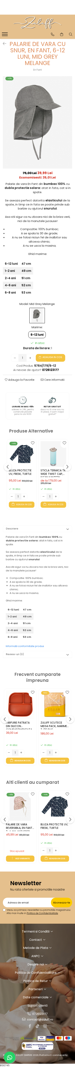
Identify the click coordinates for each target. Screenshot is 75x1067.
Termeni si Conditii (36, 931)
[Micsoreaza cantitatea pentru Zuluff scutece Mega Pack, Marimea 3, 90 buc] (44, 753)
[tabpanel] (37, 122)
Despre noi (36, 964)
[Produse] (5, 35)
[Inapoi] (3, 43)
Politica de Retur (36, 981)
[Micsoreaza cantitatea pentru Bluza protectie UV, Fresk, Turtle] (12, 496)
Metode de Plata (36, 948)
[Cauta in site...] (70, 34)
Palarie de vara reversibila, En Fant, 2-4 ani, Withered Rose (19, 827)
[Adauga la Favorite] (32, 444)
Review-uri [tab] (15, 654)
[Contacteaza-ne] (52, 34)
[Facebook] (30, 1026)
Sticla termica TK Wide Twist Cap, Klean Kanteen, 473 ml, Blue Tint (53, 473)
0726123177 (40, 1014)
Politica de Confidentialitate (42, 913)
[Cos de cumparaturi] (62, 34)
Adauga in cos (52, 357)
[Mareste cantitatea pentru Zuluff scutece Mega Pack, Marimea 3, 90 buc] (56, 753)
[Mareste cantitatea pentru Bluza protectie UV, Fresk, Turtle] (24, 496)
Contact (36, 940)
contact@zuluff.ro (39, 1019)
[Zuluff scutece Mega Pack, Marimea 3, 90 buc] (55, 704)
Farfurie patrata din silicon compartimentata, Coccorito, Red (19, 725)
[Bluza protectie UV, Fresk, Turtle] (21, 454)
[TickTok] (37, 1026)
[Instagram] (45, 1026)
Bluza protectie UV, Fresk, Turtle (20, 472)
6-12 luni (37, 335)
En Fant (37, 69)
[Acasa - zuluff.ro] (37, 23)
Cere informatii (53, 380)
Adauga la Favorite (21, 380)
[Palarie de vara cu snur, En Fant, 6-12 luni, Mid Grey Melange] (37, 122)
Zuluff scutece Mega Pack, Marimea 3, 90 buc (55, 725)
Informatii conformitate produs (25, 646)
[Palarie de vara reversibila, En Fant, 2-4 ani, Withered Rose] (20, 806)
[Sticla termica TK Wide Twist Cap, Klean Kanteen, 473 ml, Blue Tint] (53, 454)
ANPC (36, 956)
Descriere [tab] (12, 528)
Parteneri (35, 989)
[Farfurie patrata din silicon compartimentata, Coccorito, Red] (20, 704)
